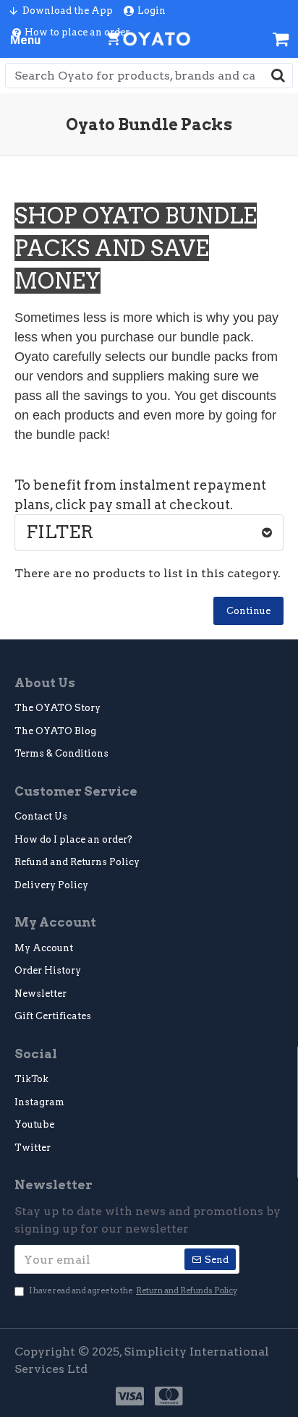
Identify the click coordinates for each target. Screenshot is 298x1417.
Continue (248, 610)
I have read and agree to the (133, 1290)
